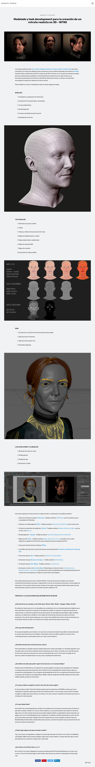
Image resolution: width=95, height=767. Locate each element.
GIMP (58, 518)
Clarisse (26, 570)
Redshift (21, 570)
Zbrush (29, 530)
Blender (58, 524)
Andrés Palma (9, 3)
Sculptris (72, 528)
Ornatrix (56, 564)
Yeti (52, 564)
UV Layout (57, 539)
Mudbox (61, 528)
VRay (65, 568)
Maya (54, 524)
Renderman (70, 568)
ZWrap (44, 545)
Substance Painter (50, 555)
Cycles (31, 570)
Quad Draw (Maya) (53, 534)
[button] (88, 762)
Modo (61, 534)
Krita (62, 518)
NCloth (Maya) (59, 560)
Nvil (64, 534)
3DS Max (64, 524)
